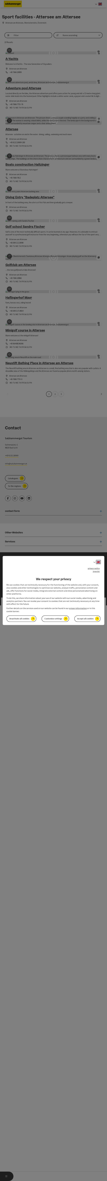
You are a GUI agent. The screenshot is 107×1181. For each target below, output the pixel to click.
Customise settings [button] (53, 618)
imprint (96, 571)
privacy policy (94, 568)
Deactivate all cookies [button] (19, 618)
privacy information (78, 608)
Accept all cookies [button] (85, 618)
